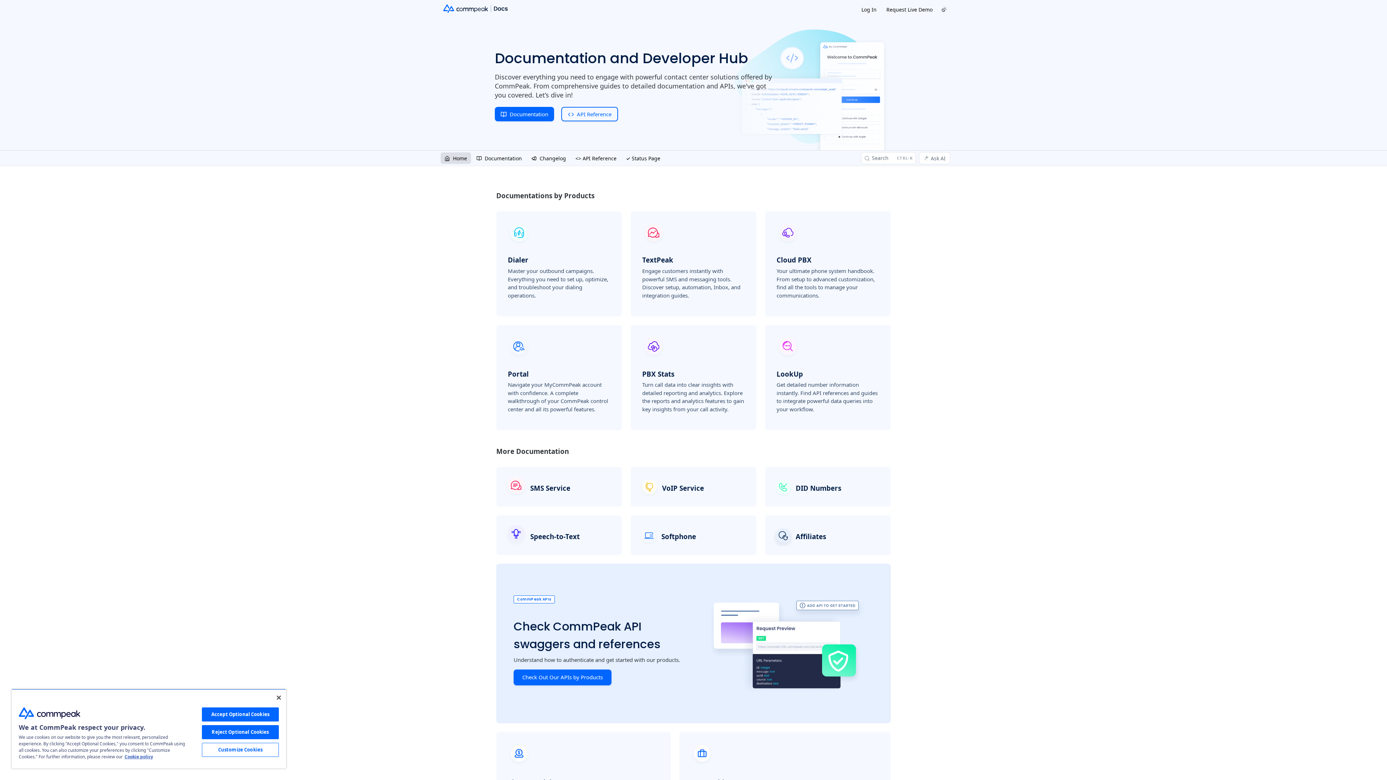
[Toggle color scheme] (944, 9)
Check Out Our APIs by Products (562, 677)
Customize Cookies (240, 749)
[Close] (279, 698)
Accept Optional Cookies (240, 714)
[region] (149, 728)
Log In (869, 9)
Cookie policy (139, 757)
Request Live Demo (909, 9)
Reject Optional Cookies (240, 732)
